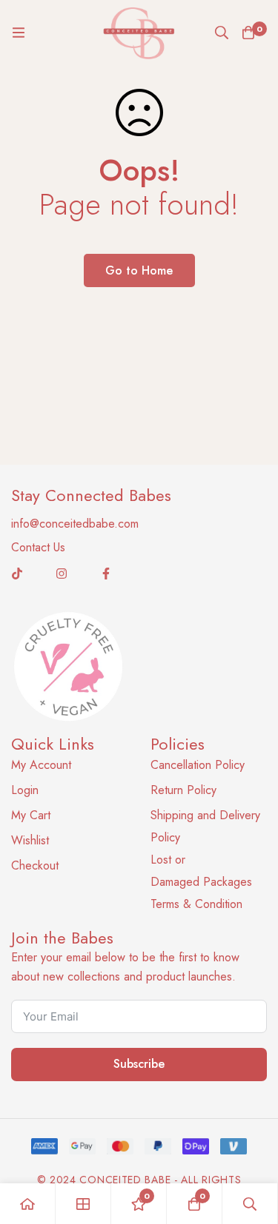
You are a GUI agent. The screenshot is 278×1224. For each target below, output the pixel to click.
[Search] (221, 32)
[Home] (28, 1203)
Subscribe (139, 1063)
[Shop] (83, 1203)
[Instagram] (61, 573)
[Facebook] (106, 573)
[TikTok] (17, 573)
